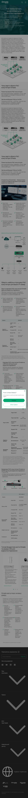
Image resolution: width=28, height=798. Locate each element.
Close (24, 390)
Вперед (14, 400)
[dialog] (14, 399)
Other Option (14, 404)
